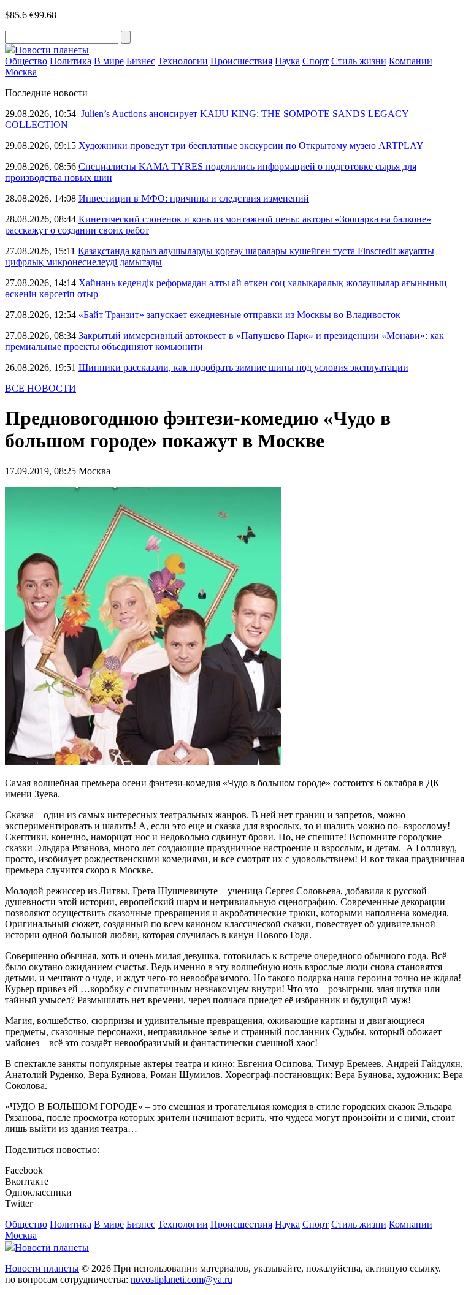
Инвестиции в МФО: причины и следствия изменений (193, 198)
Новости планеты (42, 1268)
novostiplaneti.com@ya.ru (181, 1279)
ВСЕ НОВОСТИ (40, 388)
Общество (26, 61)
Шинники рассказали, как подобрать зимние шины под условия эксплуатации (243, 367)
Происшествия (241, 61)
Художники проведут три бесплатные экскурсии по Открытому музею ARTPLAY (251, 145)
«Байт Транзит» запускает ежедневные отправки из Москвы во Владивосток (239, 315)
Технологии (183, 61)
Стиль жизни (358, 61)
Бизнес (140, 61)
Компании (410, 61)
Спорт (315, 61)
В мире (109, 61)
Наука (287, 61)
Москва (21, 72)
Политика (70, 61)
